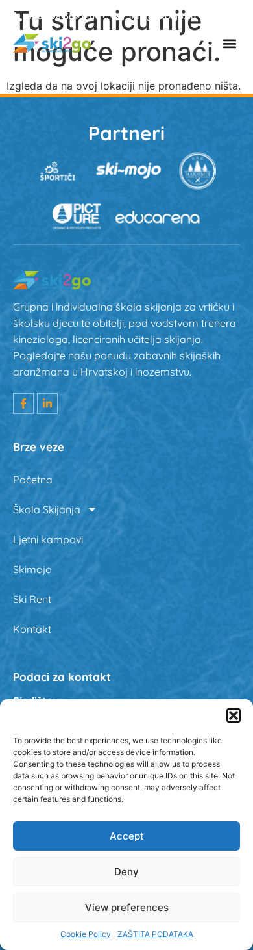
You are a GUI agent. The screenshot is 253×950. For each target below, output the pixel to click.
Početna (33, 479)
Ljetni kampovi (48, 539)
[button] (233, 715)
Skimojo (32, 569)
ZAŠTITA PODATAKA (155, 934)
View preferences (127, 907)
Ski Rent (32, 599)
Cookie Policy (85, 934)
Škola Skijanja (46, 509)
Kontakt (32, 629)
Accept (127, 836)
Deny (126, 872)
